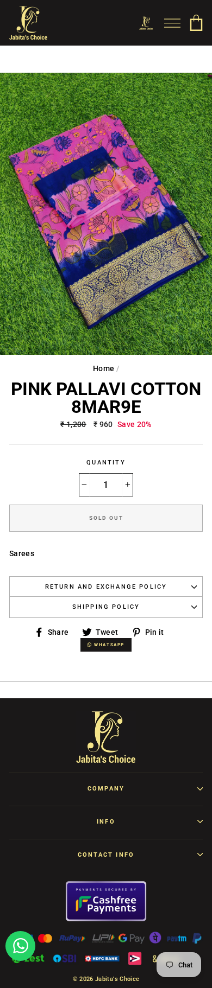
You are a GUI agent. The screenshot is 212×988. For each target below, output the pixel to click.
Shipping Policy (106, 606)
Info (106, 821)
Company (106, 788)
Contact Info (106, 854)
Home (103, 368)
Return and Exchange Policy (106, 586)
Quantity (105, 462)
